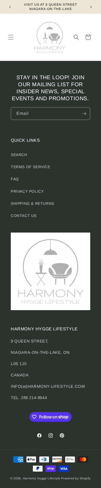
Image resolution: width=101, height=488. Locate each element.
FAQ (15, 179)
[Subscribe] (84, 113)
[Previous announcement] (10, 7)
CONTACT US (24, 215)
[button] (11, 37)
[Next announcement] (91, 7)
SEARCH (19, 155)
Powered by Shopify (76, 478)
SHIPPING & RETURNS (32, 203)
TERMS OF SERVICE (30, 167)
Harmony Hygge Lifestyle (41, 478)
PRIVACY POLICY (27, 191)
